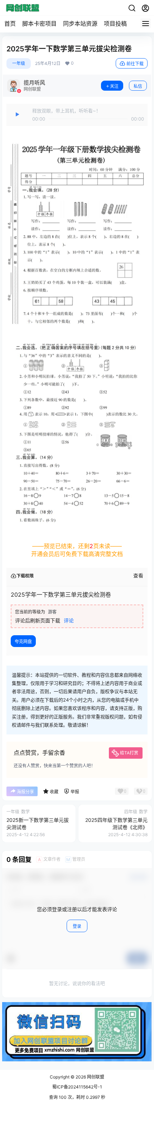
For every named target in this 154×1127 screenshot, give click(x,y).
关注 (114, 86)
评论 (69, 620)
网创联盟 (95, 1077)
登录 (77, 926)
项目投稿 (115, 23)
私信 (138, 86)
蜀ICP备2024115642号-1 (77, 1087)
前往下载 (135, 63)
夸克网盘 (23, 641)
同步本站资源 (80, 23)
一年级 (18, 63)
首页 (10, 23)
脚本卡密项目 (39, 23)
